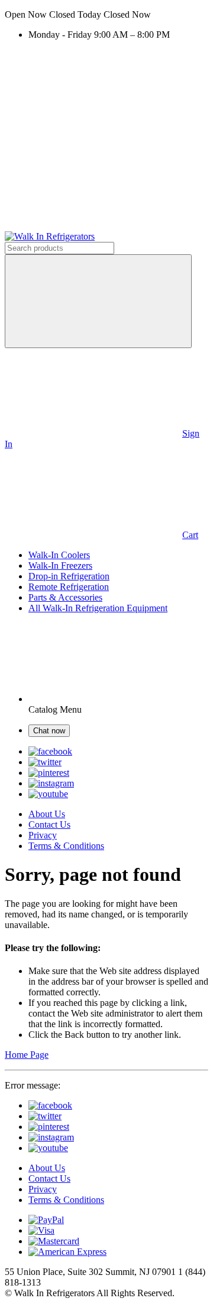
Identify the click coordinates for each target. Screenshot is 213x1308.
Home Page (27, 1055)
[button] (106, 14)
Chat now (49, 730)
